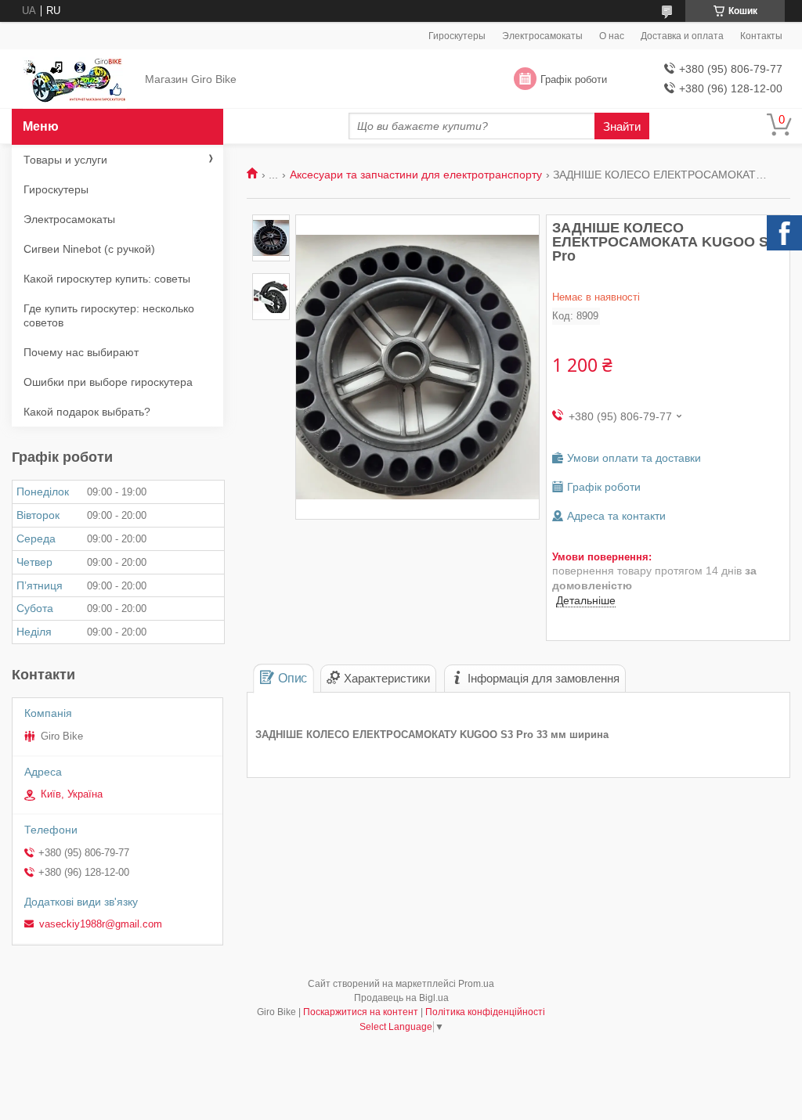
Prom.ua (476, 983)
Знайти (622, 126)
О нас (611, 36)
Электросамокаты (542, 36)
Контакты (761, 36)
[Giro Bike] (75, 80)
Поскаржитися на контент (360, 1012)
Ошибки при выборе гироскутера (108, 382)
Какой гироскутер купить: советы (106, 278)
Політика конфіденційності (485, 1012)
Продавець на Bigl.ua (401, 997)
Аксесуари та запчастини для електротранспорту (416, 174)
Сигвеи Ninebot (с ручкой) (89, 249)
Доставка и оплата (682, 36)
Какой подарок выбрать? (86, 411)
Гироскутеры (457, 36)
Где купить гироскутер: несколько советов (108, 315)
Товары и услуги (65, 159)
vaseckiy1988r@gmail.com (100, 924)
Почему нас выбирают (81, 352)
